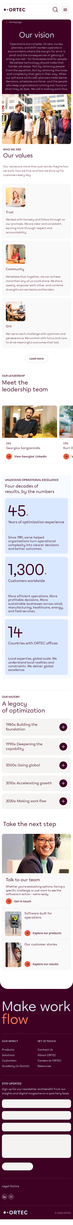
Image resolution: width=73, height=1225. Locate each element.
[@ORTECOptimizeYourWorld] (11, 1196)
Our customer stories (41, 944)
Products (8, 1049)
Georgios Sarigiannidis (23, 448)
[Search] (55, 10)
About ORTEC (47, 1055)
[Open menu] (65, 10)
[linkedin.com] (4, 1196)
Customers (9, 1060)
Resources (44, 1066)
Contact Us (45, 1049)
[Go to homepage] (14, 10)
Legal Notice (10, 1186)
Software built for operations (38, 915)
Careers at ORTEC (49, 1060)
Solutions (8, 1055)
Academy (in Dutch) (15, 1066)
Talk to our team (23, 879)
